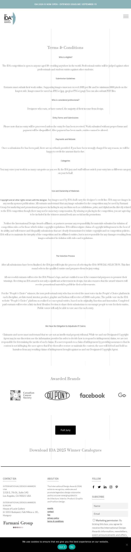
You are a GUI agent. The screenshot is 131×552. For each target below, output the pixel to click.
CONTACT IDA (9, 479)
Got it (62, 547)
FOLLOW (96, 479)
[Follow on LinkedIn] (106, 487)
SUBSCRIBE (98, 497)
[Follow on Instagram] (112, 487)
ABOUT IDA (53, 479)
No (72, 547)
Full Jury (65, 430)
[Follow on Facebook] (95, 487)
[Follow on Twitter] (100, 487)
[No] (126, 544)
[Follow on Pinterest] (118, 487)
